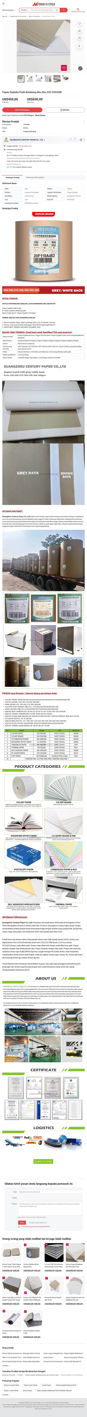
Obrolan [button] (66, 110)
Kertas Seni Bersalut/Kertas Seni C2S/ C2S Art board (12, 1361)
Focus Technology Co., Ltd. (37, 1402)
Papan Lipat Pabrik (30, 1385)
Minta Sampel (40, 115)
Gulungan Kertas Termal (31, 1353)
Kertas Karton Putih (49, 16)
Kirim (22, 1222)
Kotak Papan (46, 1385)
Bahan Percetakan (34, 16)
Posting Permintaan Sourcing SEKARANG (34, 1226)
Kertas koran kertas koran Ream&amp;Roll (54, 1361)
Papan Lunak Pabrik (11, 1390)
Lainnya (5, 1395)
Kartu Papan (27, 1390)
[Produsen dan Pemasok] (43, 4)
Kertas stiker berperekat (31, 1361)
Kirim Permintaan (22, 110)
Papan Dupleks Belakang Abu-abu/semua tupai (74, 1353)
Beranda (4, 16)
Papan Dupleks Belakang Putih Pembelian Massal (54, 1390)
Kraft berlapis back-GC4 (31, 1357)
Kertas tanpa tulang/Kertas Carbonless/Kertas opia (54, 1353)
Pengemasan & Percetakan (18, 16)
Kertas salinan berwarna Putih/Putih (12, 1353)
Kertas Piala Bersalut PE (72, 1361)
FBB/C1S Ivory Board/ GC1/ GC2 (12, 1357)
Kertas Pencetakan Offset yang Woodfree (74, 1357)
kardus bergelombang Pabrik (66, 1385)
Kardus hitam (48, 1357)
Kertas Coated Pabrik (11, 1385)
